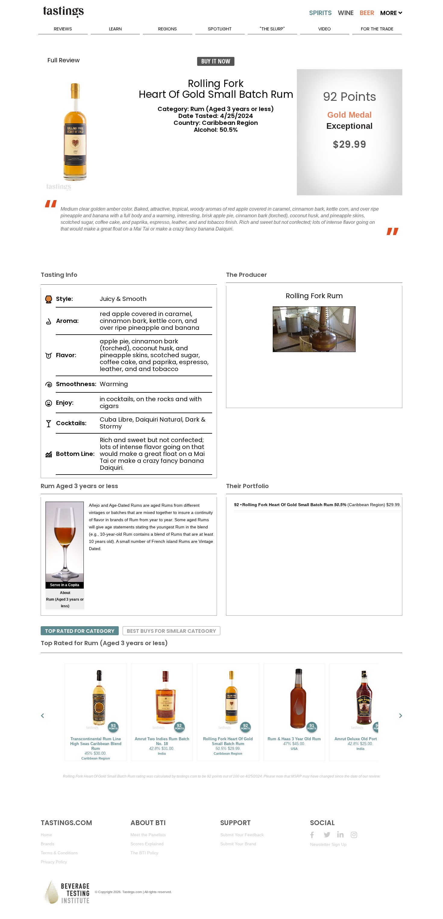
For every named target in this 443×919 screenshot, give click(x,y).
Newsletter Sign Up (328, 844)
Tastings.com (132, 892)
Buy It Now (215, 61)
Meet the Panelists (148, 834)
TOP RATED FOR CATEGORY (80, 631)
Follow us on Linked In (344, 834)
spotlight (220, 29)
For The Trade (377, 29)
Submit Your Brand (238, 843)
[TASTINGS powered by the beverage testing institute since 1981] (63, 15)
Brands (47, 843)
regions (167, 29)
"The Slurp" (272, 29)
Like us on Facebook (317, 834)
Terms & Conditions (59, 852)
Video (324, 29)
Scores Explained (147, 843)
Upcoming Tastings (357, 834)
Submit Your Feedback (242, 834)
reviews (63, 29)
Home (46, 834)
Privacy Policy (54, 861)
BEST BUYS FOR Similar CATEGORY (171, 631)
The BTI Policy (144, 852)
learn (115, 29)
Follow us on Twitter (330, 834)
